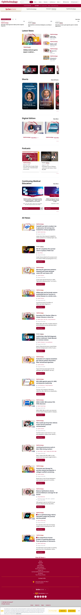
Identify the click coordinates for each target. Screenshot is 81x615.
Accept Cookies (72, 610)
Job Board (40, 573)
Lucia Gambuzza (48, 342)
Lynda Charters (41, 275)
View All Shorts (54, 80)
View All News (39, 557)
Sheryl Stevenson (51, 319)
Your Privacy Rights (53, 610)
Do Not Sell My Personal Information (40, 571)
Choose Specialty (27, 5)
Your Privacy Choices (40, 575)
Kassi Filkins (40, 252)
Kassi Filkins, (40, 451)
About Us (37, 605)
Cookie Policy (18, 613)
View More (77, 19)
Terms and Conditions (40, 568)
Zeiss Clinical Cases (54, 5)
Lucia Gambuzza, (41, 385)
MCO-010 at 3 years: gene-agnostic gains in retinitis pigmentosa (66, 25)
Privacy (40, 564)
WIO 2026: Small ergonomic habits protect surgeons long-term (12, 25)
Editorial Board (40, 567)
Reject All (63, 610)
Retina (49, 5)
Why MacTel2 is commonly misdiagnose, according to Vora (40, 25)
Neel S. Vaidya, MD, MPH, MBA (50, 451)
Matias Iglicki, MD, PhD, (43, 319)
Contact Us (40, 570)
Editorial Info (40, 565)
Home (32, 605)
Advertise (40, 562)
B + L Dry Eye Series (43, 5)
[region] (40, 611)
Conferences (52, 2)
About (40, 561)
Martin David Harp (41, 232)
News (42, 605)
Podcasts (45, 2)
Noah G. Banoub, (41, 342)
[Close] (79, 610)
